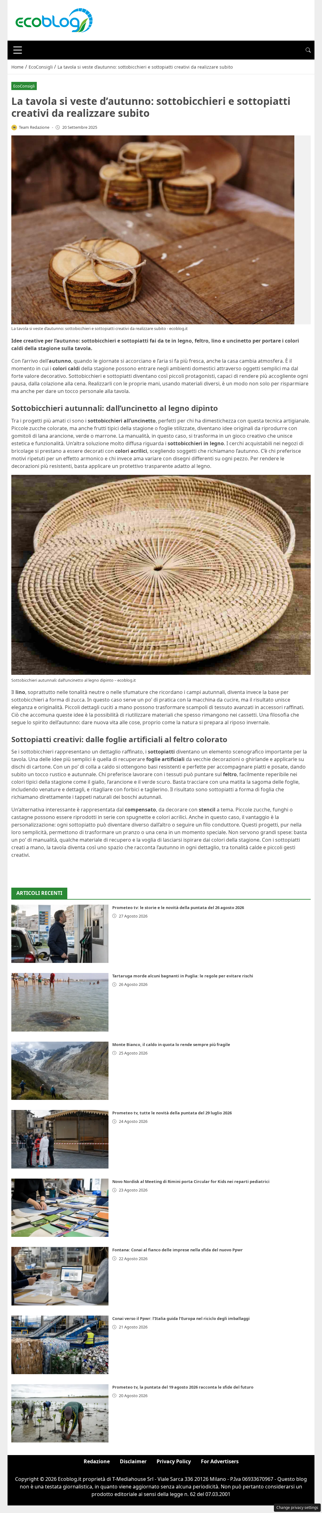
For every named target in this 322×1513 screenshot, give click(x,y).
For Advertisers (220, 1461)
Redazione (97, 1461)
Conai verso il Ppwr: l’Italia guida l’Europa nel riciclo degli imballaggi (181, 1318)
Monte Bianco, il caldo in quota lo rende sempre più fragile (171, 1044)
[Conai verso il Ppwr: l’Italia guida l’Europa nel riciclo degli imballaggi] (59, 1345)
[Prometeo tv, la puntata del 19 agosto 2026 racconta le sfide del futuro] (59, 1413)
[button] (308, 50)
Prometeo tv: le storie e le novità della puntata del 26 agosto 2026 (178, 907)
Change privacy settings (297, 1507)
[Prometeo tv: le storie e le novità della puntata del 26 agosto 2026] (59, 934)
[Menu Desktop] (17, 50)
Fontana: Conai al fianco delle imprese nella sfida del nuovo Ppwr (177, 1250)
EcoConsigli (24, 86)
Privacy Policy (174, 1461)
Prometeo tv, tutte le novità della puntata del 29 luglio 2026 (172, 1113)
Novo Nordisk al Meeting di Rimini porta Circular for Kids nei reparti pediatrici (190, 1181)
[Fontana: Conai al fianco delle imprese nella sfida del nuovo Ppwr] (59, 1276)
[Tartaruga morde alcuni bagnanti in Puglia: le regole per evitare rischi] (59, 1002)
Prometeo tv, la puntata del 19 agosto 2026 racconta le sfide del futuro (182, 1387)
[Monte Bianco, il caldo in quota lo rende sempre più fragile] (59, 1071)
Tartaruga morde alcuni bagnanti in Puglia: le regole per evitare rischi (182, 976)
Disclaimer (133, 1461)
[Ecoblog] (53, 19)
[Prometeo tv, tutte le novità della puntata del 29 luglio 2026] (59, 1139)
